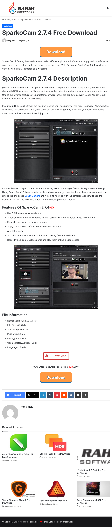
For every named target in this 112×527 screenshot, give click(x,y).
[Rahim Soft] (22, 8)
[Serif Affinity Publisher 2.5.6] (56, 489)
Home (7, 19)
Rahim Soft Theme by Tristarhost (58, 522)
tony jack (11, 41)
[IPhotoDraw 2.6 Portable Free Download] (93, 450)
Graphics (16, 19)
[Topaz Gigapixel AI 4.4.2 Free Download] (18, 489)
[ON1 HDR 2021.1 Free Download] (56, 442)
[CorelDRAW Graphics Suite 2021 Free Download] (18, 442)
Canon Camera (32, 195)
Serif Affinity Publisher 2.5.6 (54, 500)
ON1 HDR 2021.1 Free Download (55, 454)
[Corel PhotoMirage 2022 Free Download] (93, 489)
